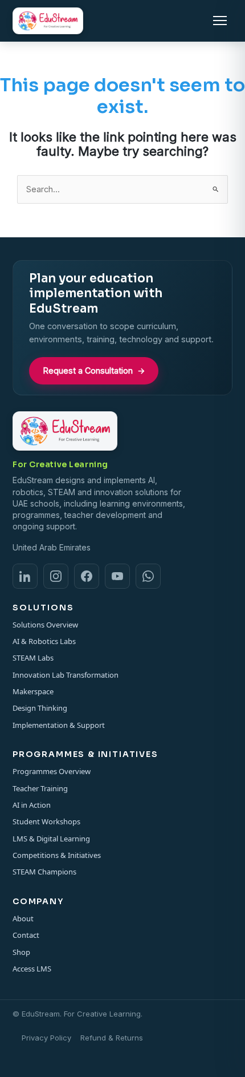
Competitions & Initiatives (57, 855)
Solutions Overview (45, 625)
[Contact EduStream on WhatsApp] (148, 576)
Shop (21, 952)
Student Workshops (46, 821)
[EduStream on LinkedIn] (25, 576)
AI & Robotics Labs (44, 641)
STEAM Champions (44, 872)
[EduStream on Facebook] (86, 576)
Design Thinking (40, 708)
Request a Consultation (94, 370)
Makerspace (33, 691)
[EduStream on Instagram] (55, 576)
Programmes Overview (52, 771)
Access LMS (32, 968)
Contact (26, 935)
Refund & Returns (111, 1037)
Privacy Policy (46, 1037)
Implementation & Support (59, 725)
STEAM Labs (33, 658)
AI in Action (32, 805)
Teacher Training (40, 788)
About (23, 918)
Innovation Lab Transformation (66, 675)
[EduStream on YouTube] (117, 576)
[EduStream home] (48, 20)
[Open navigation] (219, 20)
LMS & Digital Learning (51, 838)
